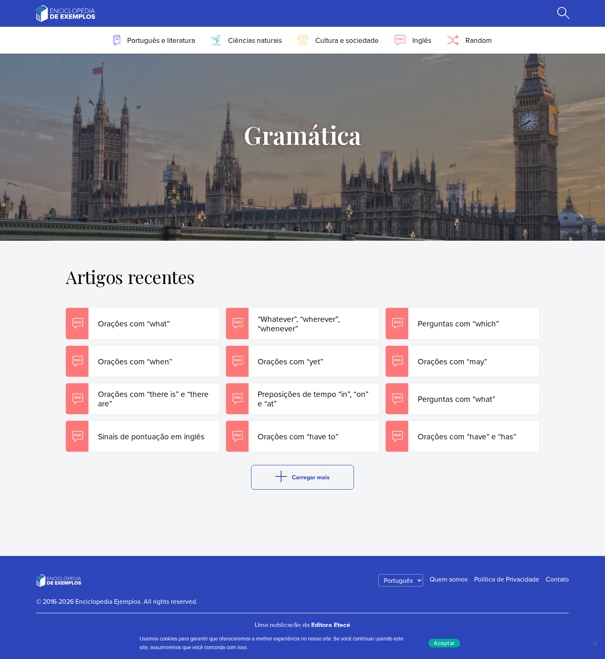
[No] (595, 643)
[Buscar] (563, 13)
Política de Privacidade (506, 579)
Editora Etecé (330, 625)
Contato (557, 579)
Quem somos (449, 579)
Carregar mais (311, 477)
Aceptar (444, 643)
